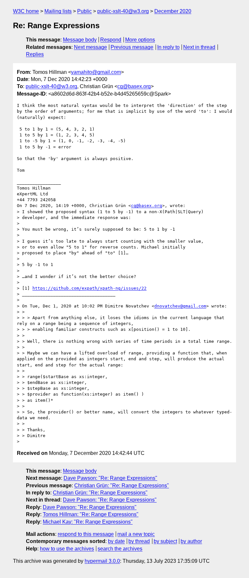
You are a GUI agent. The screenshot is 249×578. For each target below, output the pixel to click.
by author (191, 541)
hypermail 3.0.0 (102, 561)
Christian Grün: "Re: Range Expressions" (121, 485)
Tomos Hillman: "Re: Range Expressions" (90, 514)
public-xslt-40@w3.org (123, 11)
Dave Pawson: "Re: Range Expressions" (110, 478)
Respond (110, 39)
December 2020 (172, 11)
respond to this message (86, 534)
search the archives (120, 548)
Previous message (132, 47)
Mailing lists (58, 11)
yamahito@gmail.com (96, 72)
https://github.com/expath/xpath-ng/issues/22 (89, 288)
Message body (80, 39)
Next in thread (199, 47)
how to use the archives (67, 548)
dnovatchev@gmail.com (180, 306)
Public (84, 11)
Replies (35, 54)
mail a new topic (136, 534)
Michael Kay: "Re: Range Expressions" (88, 522)
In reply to (168, 47)
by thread (139, 541)
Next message (90, 47)
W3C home (26, 11)
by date (116, 541)
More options (140, 39)
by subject (165, 541)
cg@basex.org (134, 86)
